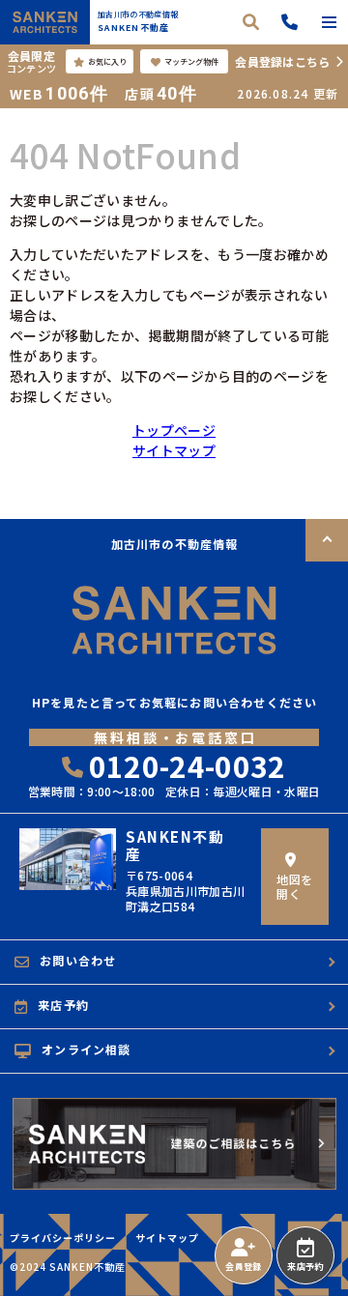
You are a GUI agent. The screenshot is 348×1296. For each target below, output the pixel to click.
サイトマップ (174, 450)
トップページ (174, 430)
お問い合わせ (78, 960)
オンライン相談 (86, 1049)
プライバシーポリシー (63, 1238)
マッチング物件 (191, 61)
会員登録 (243, 1266)
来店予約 (305, 1266)
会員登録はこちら (282, 61)
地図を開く (294, 886)
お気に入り (107, 61)
